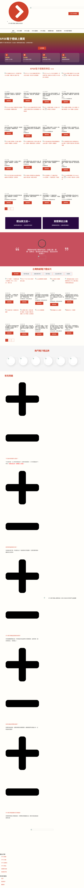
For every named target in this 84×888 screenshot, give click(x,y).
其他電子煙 (58, 31)
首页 (13, 31)
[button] (22, 420)
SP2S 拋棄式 (35, 31)
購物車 (2, 884)
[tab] (16, 273)
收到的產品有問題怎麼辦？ (12, 724)
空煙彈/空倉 (51, 31)
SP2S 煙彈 (19, 31)
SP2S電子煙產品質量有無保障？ (13, 635)
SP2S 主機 (26, 31)
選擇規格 (9, 100)
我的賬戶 (3, 881)
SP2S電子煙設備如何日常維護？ (13, 812)
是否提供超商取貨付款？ (11, 547)
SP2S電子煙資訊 (68, 31)
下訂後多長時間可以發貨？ (12, 458)
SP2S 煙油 (42, 31)
